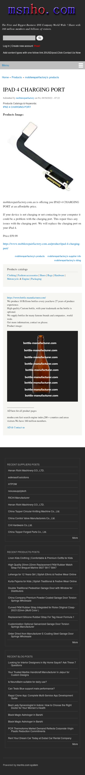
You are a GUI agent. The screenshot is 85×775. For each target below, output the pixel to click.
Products (17, 77)
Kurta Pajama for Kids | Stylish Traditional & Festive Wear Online (42, 581)
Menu (5, 65)
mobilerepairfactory (25, 97)
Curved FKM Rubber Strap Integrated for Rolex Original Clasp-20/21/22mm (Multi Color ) (41, 608)
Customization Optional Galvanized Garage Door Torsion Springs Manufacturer (38, 625)
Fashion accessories (28, 275)
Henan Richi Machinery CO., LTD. (26, 470)
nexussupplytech (17, 490)
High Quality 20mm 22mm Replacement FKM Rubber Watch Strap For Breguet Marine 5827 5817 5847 (40, 566)
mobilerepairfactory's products (42, 77)
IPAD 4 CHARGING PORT (17, 106)
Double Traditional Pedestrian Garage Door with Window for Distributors (40, 589)
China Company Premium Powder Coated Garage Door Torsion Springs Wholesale (42, 599)
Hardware (59, 275)
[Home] (40, 10)
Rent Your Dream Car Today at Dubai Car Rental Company (39, 738)
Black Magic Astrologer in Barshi (25, 714)
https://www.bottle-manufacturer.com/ (26, 297)
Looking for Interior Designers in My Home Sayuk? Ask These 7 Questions (42, 664)
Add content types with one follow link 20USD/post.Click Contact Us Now (42, 52)
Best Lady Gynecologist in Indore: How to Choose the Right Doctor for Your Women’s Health (40, 706)
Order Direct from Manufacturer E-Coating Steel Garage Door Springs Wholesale (41, 635)
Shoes (43, 275)
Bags (50, 275)
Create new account (22, 45)
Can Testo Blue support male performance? (31, 688)
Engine (25, 279)
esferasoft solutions (18, 477)
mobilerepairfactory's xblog (67, 260)
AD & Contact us (16, 427)
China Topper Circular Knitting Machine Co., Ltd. (34, 511)
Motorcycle (13, 279)
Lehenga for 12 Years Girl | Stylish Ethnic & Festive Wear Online (42, 574)
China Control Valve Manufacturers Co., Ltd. (31, 518)
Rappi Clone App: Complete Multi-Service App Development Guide (40, 697)
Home (5, 77)
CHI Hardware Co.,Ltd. (20, 525)
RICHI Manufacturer (18, 497)
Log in (6, 45)
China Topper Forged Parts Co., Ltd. (27, 531)
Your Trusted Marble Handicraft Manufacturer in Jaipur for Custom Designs (38, 673)
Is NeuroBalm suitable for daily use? (27, 681)
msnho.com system (27, 765)
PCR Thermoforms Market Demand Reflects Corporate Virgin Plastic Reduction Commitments (41, 730)
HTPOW (12, 484)
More (75, 537)
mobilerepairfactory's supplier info (64, 256)
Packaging (36, 279)
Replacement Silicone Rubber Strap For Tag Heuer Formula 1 (41, 617)
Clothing (11, 275)
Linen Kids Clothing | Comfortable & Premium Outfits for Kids (40, 557)
